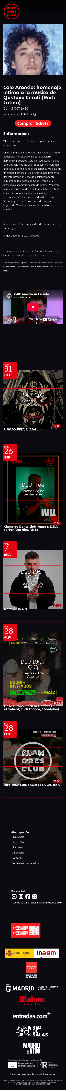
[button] (60, 11)
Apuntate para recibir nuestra (37, 902)
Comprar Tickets (33, 123)
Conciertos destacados (25, 863)
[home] (11, 11)
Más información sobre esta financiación (33, 1074)
